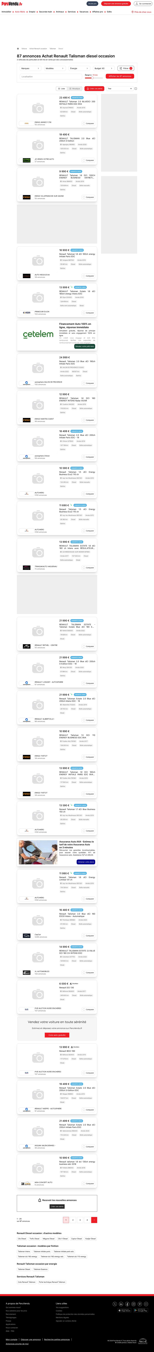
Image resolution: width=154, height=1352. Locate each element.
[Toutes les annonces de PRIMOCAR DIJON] (26, 312)
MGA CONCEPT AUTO (43, 1182)
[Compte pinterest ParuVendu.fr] (140, 1304)
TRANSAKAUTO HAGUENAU (46, 566)
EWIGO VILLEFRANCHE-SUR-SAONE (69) (49, 196)
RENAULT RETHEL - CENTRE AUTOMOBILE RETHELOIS (46, 645)
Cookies (59, 1311)
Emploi (32, 11)
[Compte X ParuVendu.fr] (115, 1304)
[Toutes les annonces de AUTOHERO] (26, 493)
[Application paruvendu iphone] (124, 1310)
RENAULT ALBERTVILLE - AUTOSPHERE (45, 719)
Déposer (116, 4)
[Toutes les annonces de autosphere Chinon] (26, 457)
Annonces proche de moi (17, 1344)
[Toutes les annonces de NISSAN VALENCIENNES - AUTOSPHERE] (26, 1146)
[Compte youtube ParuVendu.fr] (146, 1304)
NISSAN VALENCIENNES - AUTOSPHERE (45, 1145)
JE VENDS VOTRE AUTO (44, 159)
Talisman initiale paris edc (64, 1251)
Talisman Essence (40, 1269)
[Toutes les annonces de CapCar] (26, 935)
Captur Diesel (76, 1239)
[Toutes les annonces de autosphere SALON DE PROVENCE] (26, 383)
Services (72, 11)
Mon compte (11, 1339)
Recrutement (11, 1314)
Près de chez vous (143, 12)
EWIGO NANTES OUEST (44, 419)
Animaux (60, 11)
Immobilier (6, 11)
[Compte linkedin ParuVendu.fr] (121, 1304)
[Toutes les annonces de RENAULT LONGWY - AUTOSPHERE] (26, 683)
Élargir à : (91, 75)
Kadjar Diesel (90, 1239)
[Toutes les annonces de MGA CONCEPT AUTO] (26, 1183)
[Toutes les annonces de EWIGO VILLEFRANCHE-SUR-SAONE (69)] (26, 197)
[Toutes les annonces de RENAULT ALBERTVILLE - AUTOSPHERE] (26, 720)
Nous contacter (12, 1328)
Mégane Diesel (48, 1239)
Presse (8, 1321)
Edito (109, 11)
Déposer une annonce (31, 1339)
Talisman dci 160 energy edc (52, 1256)
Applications (10, 1324)
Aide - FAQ (10, 1331)
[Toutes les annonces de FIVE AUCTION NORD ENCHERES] (26, 1009)
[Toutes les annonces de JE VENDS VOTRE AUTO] (26, 160)
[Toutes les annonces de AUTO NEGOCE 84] (26, 276)
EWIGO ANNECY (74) (43, 122)
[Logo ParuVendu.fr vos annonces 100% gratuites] (12, 6)
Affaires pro (97, 11)
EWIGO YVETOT (41, 756)
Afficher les (120, 76)
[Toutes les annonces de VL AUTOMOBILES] (26, 972)
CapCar (38, 934)
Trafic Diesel (34, 1239)
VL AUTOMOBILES (42, 971)
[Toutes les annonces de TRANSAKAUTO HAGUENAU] (26, 567)
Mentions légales (62, 1317)
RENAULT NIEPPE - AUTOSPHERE (48, 1109)
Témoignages (11, 1317)
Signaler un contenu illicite (66, 1321)
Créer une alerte (96, 89)
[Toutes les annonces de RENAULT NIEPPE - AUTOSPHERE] (26, 1109)
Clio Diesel (22, 1239)
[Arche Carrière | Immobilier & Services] (142, 1342)
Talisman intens (24, 1251)
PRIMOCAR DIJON (42, 312)
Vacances (84, 11)
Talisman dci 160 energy (27, 1256)
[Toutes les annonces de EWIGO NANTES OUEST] (26, 420)
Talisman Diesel (24, 1269)
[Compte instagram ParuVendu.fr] (133, 1304)
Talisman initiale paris (42, 1251)
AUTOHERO (39, 493)
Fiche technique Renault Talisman (52, 1282)
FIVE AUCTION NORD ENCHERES (48, 1008)
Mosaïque (76, 89)
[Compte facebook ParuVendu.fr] (127, 1304)
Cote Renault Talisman (26, 1282)
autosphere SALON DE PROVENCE (48, 382)
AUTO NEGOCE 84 (42, 275)
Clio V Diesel (63, 1239)
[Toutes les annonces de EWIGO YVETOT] (26, 757)
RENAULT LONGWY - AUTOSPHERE (49, 682)
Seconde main (45, 11)
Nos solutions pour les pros (16, 1311)
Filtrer (127, 68)
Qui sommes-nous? (13, 1307)
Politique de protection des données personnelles (75, 1314)
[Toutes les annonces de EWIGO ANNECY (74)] (26, 123)
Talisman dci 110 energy (76, 1256)
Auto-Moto (20, 11)
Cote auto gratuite (57, 1035)
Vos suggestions (62, 1307)
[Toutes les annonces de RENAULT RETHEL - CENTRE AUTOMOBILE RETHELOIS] (26, 646)
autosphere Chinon (42, 456)
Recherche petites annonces (57, 1339)
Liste (63, 89)
